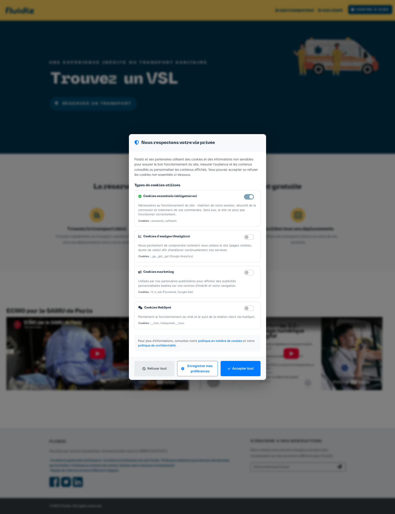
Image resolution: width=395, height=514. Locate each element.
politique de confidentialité (157, 345)
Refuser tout (157, 368)
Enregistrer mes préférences (200, 368)
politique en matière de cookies (220, 341)
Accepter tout (243, 368)
